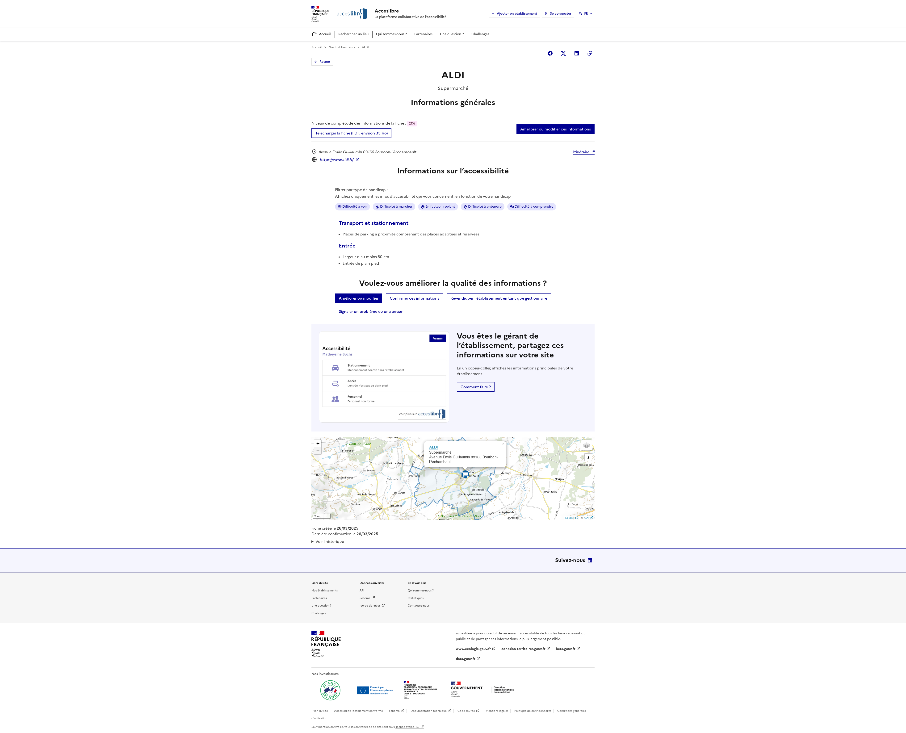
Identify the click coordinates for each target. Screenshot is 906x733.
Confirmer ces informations (414, 298)
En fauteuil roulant (440, 206)
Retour (324, 61)
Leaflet (569, 517)
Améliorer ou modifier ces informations (555, 129)
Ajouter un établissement (517, 13)
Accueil (325, 34)
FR (586, 13)
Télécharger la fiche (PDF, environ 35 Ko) (351, 133)
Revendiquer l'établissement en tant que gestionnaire (498, 298)
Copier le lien (590, 53)
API (362, 590)
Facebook (550, 53)
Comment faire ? (476, 387)
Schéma (365, 598)
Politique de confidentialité (532, 711)
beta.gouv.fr (565, 648)
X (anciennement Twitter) (563, 53)
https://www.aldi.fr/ (337, 159)
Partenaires (423, 34)
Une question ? (452, 34)
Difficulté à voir (354, 206)
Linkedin (576, 53)
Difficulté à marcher (396, 206)
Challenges (480, 34)
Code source (466, 711)
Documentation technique (429, 711)
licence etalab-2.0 (407, 727)
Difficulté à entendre (485, 206)
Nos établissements (342, 47)
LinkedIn (590, 560)
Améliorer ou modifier (358, 298)
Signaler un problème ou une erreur (371, 311)
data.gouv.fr (465, 658)
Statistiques (416, 598)
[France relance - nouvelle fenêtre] (330, 690)
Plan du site (320, 711)
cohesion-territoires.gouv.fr (523, 648)
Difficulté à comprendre (534, 206)
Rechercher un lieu (353, 34)
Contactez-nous (418, 605)
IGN (586, 517)
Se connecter (560, 13)
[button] (503, 444)
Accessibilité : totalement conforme (358, 711)
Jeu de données (370, 605)
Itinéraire (581, 152)
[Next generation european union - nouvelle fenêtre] (375, 690)
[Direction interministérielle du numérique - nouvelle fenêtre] (483, 690)
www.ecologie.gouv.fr (473, 648)
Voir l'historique (329, 541)
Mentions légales (497, 711)
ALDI (433, 447)
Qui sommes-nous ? (391, 34)
